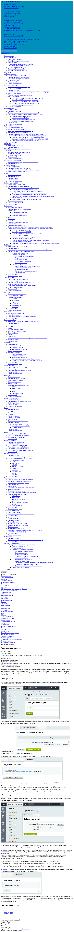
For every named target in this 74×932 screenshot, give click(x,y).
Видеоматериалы (13, 62)
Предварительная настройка (24, 551)
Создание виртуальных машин (21, 230)
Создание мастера (13, 484)
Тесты (13, 391)
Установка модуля (17, 548)
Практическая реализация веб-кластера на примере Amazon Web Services (30, 228)
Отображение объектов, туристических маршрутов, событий (34, 562)
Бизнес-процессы (9, 46)
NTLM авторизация (14, 96)
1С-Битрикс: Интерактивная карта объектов (21, 545)
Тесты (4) (7, 569)
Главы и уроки (16, 388)
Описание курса (9, 56)
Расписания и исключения (20, 502)
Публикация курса (17, 393)
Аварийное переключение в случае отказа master (27, 233)
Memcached (11, 217)
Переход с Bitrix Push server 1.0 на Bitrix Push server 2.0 (28, 137)
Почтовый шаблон (21, 263)
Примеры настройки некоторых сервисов (21, 458)
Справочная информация (15, 59)
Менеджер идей (9, 365)
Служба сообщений (10, 440)
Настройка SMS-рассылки (16, 442)
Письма (10, 411)
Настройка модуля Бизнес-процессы (19, 168)
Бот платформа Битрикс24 (12, 43)
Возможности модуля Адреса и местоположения (23, 162)
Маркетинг (7, 342)
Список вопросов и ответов (23, 268)
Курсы (14, 386)
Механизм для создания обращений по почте (22, 492)
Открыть (3, 572)
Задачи (10, 328)
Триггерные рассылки (15, 351)
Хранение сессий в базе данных (18, 222)
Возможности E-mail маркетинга (22, 346)
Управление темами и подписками (18, 525)
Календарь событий (14, 153)
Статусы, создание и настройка (17, 284)
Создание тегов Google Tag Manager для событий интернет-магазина (33, 196)
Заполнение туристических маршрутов (27, 556)
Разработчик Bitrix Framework (13, 20)
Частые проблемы (17, 427)
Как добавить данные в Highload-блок (23, 119)
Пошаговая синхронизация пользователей (21, 95)
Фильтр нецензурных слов (16, 528)
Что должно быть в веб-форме (24, 256)
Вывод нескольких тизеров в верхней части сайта (27, 360)
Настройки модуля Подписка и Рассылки (20, 401)
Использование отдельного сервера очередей (25, 140)
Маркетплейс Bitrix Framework (13, 24)
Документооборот (9, 277)
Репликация (11, 210)
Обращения (15, 497)
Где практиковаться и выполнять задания (20, 64)
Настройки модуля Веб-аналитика (18, 186)
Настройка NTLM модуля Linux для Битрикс (25, 101)
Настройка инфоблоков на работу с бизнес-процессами (25, 170)
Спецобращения (17, 505)
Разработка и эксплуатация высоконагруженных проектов (22, 30)
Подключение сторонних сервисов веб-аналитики (23, 188)
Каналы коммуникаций (15, 297)
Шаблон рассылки (13, 403)
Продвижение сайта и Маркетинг (14, 6)
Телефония (15, 307)
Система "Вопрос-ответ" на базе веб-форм (21, 251)
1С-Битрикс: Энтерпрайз (12, 28)
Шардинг (11, 220)
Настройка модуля (13, 90)
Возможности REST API (15, 145)
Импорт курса (8, 913)
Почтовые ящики (13, 416)
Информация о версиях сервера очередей (20, 131)
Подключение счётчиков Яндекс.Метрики (25, 189)
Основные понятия (14, 377)
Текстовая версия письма (19, 349)
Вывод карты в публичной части (22, 559)
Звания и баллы (13, 527)
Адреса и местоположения (12, 160)
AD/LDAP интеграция (11, 85)
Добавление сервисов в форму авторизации (21, 457)
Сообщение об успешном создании (26, 271)
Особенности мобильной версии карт (26, 564)
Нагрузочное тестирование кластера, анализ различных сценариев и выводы (35, 243)
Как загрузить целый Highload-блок (22, 121)
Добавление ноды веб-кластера (21, 241)
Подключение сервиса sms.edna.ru (18, 448)
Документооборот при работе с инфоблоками (22, 285)
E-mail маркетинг (13, 344)
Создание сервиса (13, 369)
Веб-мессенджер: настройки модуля (19, 152)
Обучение (7, 375)
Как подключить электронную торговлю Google (26, 199)
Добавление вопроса (21, 269)
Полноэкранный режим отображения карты (28, 566)
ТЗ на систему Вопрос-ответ (20, 253)
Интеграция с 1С (9, 16)
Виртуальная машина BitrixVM (13, 36)
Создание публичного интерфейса (18, 491)
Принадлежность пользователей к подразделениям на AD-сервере (28, 92)
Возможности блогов (14, 175)
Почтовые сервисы (14, 417)
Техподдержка (8, 478)
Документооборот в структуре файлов (19, 282)
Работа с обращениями (19, 499)
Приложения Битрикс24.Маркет (14, 44)
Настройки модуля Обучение (17, 378)
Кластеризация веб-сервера (20, 235)
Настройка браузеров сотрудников (22, 105)
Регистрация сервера (14, 93)
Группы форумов (13, 522)
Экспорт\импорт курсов (15, 380)
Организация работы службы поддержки (20, 479)
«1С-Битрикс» (25, 929)
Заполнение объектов (21, 554)
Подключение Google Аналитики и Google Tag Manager (29, 194)
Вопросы (14, 390)
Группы (10, 326)
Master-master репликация (19, 215)
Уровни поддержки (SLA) (16, 489)
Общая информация (14, 166)
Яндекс (14, 461)
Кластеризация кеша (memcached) (22, 238)
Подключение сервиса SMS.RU (17, 445)
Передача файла (13, 333)
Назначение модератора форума (18, 531)
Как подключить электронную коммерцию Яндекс (27, 191)
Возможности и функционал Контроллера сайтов (23, 321)
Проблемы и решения (14, 106)
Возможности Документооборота (18, 279)
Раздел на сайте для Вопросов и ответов (27, 266)
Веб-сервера (11, 219)
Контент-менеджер (10, 4)
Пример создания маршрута (20, 567)
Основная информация (22, 561)
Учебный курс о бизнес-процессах (18, 171)
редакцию (10, 663)
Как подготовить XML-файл (20, 118)
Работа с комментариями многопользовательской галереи (25, 540)
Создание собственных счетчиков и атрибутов (22, 316)
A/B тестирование (10, 74)
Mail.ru (14, 473)
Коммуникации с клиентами (17, 294)
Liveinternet (15, 474)
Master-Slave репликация (19, 212)
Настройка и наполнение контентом (23, 549)
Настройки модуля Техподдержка (18, 483)
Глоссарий (7, 72)
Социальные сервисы (11, 453)
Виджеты (14, 298)
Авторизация (5, 53)
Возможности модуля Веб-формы (18, 246)
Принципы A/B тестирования (17, 75)
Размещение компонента (19, 357)
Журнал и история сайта (15, 329)
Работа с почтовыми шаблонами (18, 421)
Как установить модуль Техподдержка (19, 481)
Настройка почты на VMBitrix (21, 426)
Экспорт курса (8, 912)
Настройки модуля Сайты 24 (17, 434)
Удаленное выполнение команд (17, 331)
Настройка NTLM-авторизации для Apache (25, 100)
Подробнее (4, 869)
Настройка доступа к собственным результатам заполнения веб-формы (30, 250)
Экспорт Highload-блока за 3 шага (22, 116)
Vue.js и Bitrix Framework (12, 27)
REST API (7, 144)
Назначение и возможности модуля (19, 87)
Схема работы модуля (14, 88)
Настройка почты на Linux (20, 424)
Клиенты (7, 292)
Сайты (10, 325)
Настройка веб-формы (18, 254)
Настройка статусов (21, 259)
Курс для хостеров (10, 34)
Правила (10, 414)
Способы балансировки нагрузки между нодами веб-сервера (30, 240)
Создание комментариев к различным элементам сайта (25, 530)
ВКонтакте (15, 470)
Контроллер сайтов (10, 320)
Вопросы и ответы (17, 264)
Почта (6, 408)
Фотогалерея (8, 536)
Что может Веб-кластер (15, 207)
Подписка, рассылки (10, 398)
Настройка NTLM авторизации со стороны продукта (28, 98)
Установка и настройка (11, 8)
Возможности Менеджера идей (17, 367)
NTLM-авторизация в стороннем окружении (25, 103)
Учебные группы (13, 383)
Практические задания (15, 83)
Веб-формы (7, 245)
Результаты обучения (14, 382)
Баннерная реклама (14, 352)
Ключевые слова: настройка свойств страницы (26, 359)
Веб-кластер (8, 206)
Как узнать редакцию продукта (17, 70)
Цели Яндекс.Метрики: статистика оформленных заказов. (29, 193)
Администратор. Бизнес (11, 15)
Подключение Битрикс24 (15, 295)
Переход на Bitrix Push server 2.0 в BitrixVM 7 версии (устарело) (27, 136)
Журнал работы (13, 413)
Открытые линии (17, 305)
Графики (14, 501)
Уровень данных (17, 197)
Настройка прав (13, 178)
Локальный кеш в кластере (16, 225)
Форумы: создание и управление (18, 523)
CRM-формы (15, 303)
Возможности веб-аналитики (17, 184)
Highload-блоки (9, 108)
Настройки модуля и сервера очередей (20, 132)
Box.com (14, 468)
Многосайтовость (9, 25)
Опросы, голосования (14, 155)
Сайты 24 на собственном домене (18, 435)
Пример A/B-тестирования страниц (19, 78)
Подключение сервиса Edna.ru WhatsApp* (21, 450)
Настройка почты (13, 422)
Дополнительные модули (12, 543)
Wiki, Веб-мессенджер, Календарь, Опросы (17, 149)
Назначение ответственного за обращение (21, 487)
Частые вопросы (13, 339)
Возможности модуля (14, 400)
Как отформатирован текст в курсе (18, 61)
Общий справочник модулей (17, 67)
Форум (6, 517)
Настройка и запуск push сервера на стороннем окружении (26, 134)
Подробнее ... (5, 850)
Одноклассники (16, 463)
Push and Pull (8, 126)
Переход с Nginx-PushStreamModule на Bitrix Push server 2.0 (30, 139)
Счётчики (11, 334)
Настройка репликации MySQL (21, 232)
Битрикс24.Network (18, 466)
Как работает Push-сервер (16, 129)
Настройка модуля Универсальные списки (21, 514)
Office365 (14, 465)
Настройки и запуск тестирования (18, 77)
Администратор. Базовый (12, 11)
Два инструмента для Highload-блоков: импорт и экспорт (25, 114)
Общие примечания (18, 460)
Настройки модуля (13, 147)
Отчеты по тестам (13, 80)
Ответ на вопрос (20, 272)
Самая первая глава (10, 57)
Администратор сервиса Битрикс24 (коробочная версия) (21, 39)
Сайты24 (7, 432)
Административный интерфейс (17, 494)
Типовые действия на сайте (16, 69)
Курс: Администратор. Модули (10, 1)
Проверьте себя (12, 82)
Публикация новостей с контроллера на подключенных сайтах (27, 338)
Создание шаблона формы (23, 261)
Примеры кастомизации (15, 201)
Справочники (12, 486)
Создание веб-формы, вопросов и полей (27, 258)
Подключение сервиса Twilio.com (18, 447)
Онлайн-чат (15, 300)
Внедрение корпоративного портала (15, 41)
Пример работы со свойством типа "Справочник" (23, 113)
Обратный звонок (17, 302)
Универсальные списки (11, 510)
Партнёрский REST (10, 48)
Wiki (9, 150)
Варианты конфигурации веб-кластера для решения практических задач (30, 227)
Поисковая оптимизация (15, 202)
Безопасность (12, 224)
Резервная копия (17, 214)
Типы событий (12, 419)
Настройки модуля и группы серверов (19, 209)
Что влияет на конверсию (16, 313)
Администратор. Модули (12, 13)
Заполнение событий (21, 558)
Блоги (6, 173)
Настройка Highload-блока (16, 111)
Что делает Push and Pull (15, 127)
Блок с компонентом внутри (16, 437)
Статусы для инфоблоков (15, 287)
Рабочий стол (16, 496)
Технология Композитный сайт (14, 22)
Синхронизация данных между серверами (25, 237)
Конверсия (7, 312)
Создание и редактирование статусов (19, 370)
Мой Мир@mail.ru (17, 471)
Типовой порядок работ (19, 354)
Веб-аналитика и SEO (11, 183)
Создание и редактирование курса (18, 385)
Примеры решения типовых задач (18, 65)
